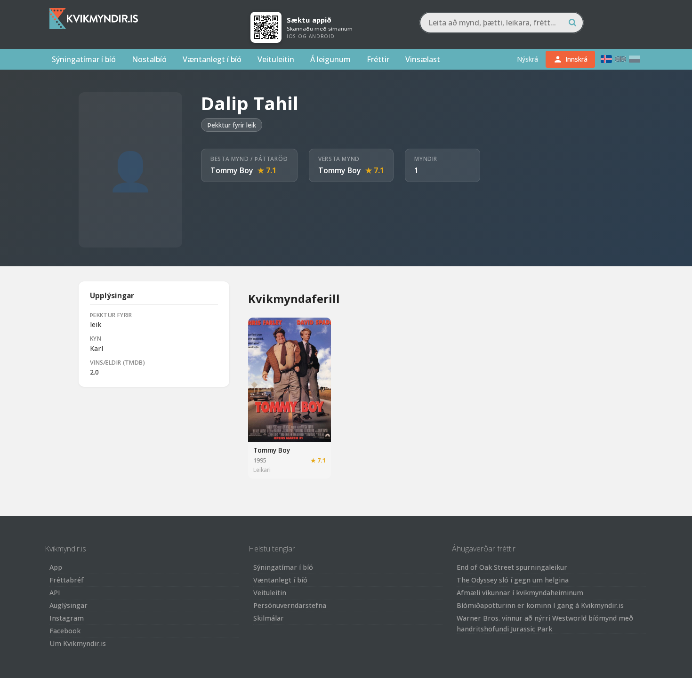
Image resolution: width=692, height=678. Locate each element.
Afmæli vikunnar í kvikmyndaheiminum (520, 592)
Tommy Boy (231, 170)
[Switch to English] (620, 59)
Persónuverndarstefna (289, 605)
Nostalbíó (149, 59)
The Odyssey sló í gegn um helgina (513, 579)
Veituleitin (275, 59)
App (55, 567)
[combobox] (501, 22)
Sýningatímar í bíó (84, 59)
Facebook (64, 630)
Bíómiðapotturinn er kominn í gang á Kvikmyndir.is (540, 605)
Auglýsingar (68, 605)
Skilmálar (268, 618)
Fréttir (378, 59)
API (54, 592)
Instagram (66, 618)
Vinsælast (422, 59)
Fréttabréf (66, 579)
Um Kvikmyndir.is (77, 643)
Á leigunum (330, 59)
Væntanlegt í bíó (212, 59)
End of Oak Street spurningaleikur (512, 567)
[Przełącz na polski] (634, 59)
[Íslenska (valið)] (606, 59)
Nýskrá (527, 59)
